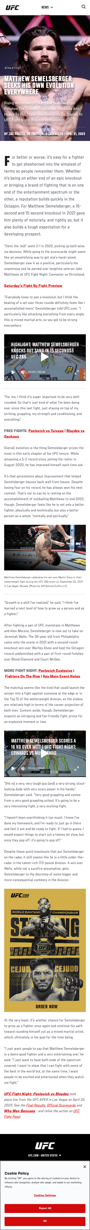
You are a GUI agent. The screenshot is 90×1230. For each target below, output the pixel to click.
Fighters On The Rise (22, 677)
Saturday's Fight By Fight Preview (33, 286)
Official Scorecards (61, 1106)
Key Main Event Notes (61, 677)
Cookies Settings (45, 1195)
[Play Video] (45, 357)
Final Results (35, 1106)
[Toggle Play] (13, 372)
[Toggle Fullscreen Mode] (76, 372)
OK (45, 1221)
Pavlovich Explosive (55, 671)
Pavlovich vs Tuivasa (46, 431)
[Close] (85, 1167)
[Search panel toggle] (83, 7)
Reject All (45, 1208)
